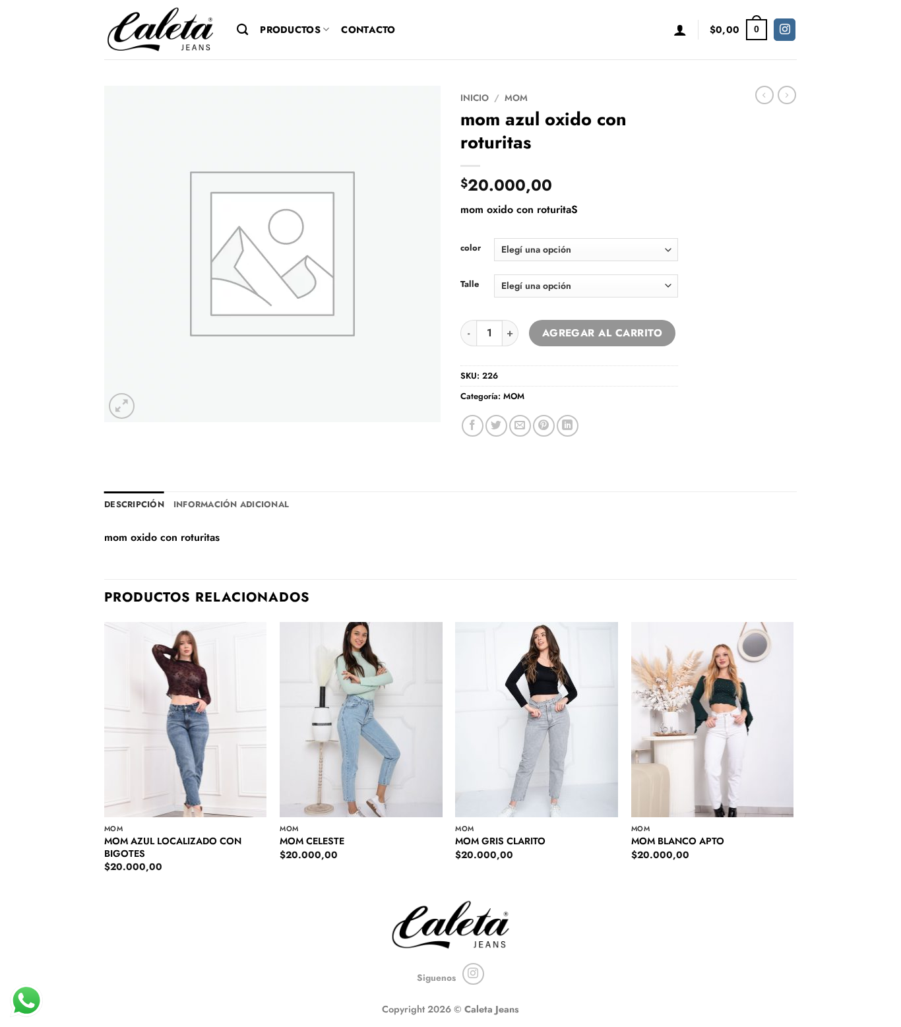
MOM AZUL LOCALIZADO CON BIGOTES (172, 847)
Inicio (474, 97)
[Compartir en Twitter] (496, 426)
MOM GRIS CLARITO (500, 841)
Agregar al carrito (602, 332)
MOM (516, 97)
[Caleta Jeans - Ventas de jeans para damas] (160, 29)
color (470, 248)
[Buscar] (242, 30)
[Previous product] (787, 95)
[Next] (793, 758)
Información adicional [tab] (231, 504)
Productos (290, 29)
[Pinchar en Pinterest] (544, 426)
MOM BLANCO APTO (677, 841)
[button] (680, 29)
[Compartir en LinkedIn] (567, 426)
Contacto (368, 29)
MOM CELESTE (312, 841)
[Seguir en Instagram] (784, 29)
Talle (469, 284)
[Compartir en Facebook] (472, 426)
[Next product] (764, 95)
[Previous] (105, 758)
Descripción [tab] (134, 504)
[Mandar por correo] (520, 426)
